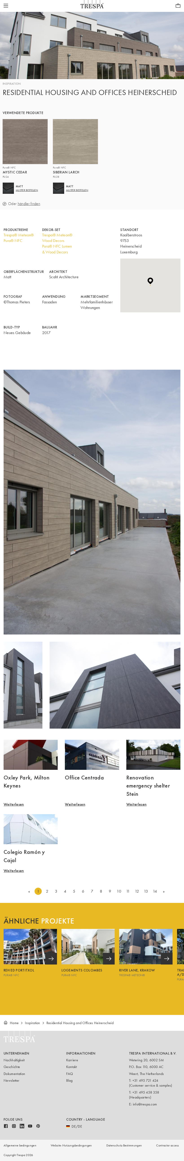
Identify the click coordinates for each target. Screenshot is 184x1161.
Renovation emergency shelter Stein (148, 786)
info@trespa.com (145, 1104)
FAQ (69, 1074)
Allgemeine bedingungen (20, 1145)
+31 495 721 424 (145, 1080)
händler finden (29, 203)
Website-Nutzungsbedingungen (71, 1145)
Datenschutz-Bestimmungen (124, 1145)
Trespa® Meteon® (19, 235)
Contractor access (167, 1145)
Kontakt (71, 1067)
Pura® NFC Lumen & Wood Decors (57, 249)
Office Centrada (84, 777)
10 (119, 891)
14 (155, 891)
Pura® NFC (13, 240)
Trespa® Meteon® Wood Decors (57, 238)
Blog (69, 1080)
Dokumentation (14, 1074)
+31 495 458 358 (145, 1092)
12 (137, 891)
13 (146, 891)
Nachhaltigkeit (14, 1060)
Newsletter (11, 1080)
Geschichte (12, 1067)
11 (128, 891)
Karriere (72, 1060)
